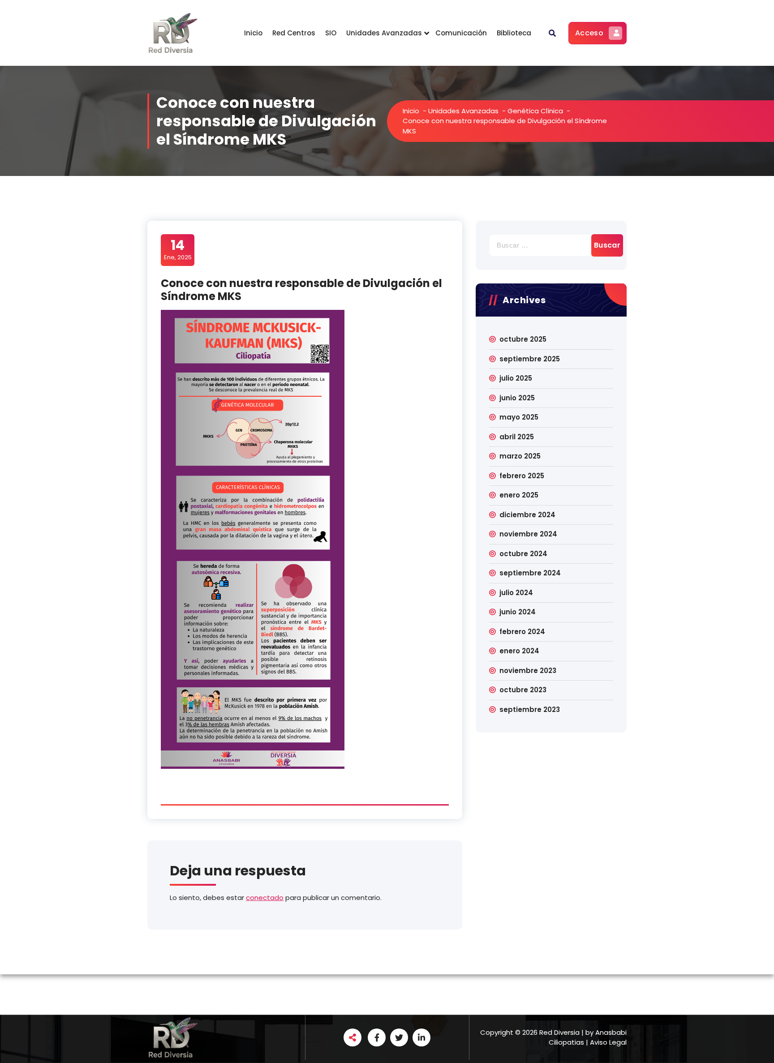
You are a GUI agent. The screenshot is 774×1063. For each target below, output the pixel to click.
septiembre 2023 (529, 709)
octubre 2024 (523, 553)
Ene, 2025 (178, 249)
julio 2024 (516, 592)
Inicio (253, 33)
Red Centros (293, 33)
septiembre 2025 (529, 359)
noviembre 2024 (528, 534)
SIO (330, 33)
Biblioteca (514, 33)
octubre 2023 (522, 689)
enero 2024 (519, 651)
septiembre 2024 (530, 573)
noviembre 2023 (527, 670)
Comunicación (461, 33)
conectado (265, 897)
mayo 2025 (518, 417)
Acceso (589, 33)
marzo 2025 (520, 456)
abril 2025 (516, 436)
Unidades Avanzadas (384, 33)
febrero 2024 (522, 631)
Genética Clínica (535, 111)
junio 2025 (517, 398)
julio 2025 (515, 378)
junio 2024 (517, 612)
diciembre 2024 (527, 514)
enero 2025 (518, 495)
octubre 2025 (522, 339)
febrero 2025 (521, 475)
